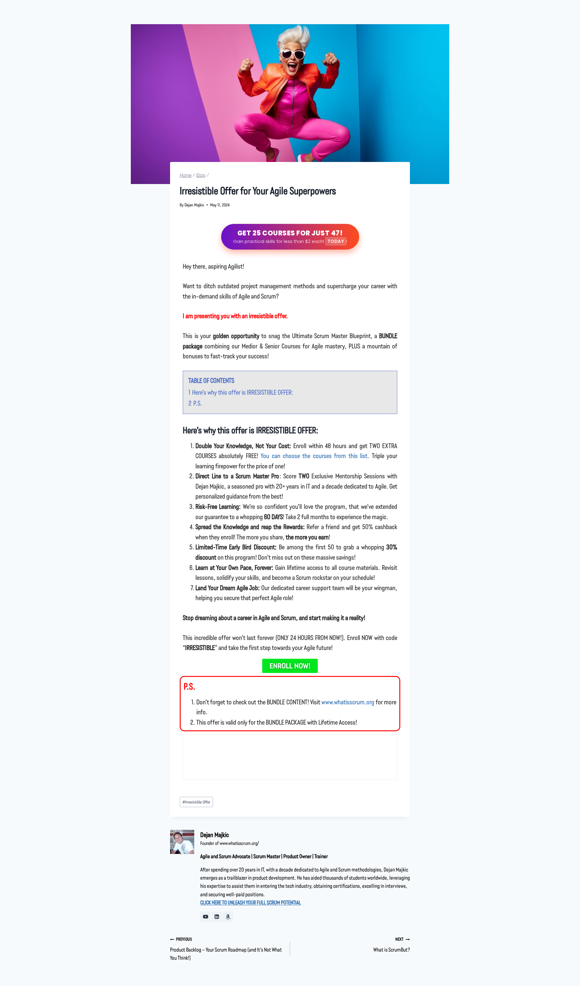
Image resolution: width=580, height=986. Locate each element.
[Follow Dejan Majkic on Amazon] (228, 917)
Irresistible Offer (196, 801)
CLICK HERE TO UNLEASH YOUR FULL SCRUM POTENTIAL (250, 902)
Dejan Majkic (194, 204)
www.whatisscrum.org (347, 702)
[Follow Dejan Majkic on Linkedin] (216, 917)
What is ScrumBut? (391, 944)
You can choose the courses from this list (314, 455)
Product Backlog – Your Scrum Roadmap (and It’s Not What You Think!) (226, 948)
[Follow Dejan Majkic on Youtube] (205, 917)
